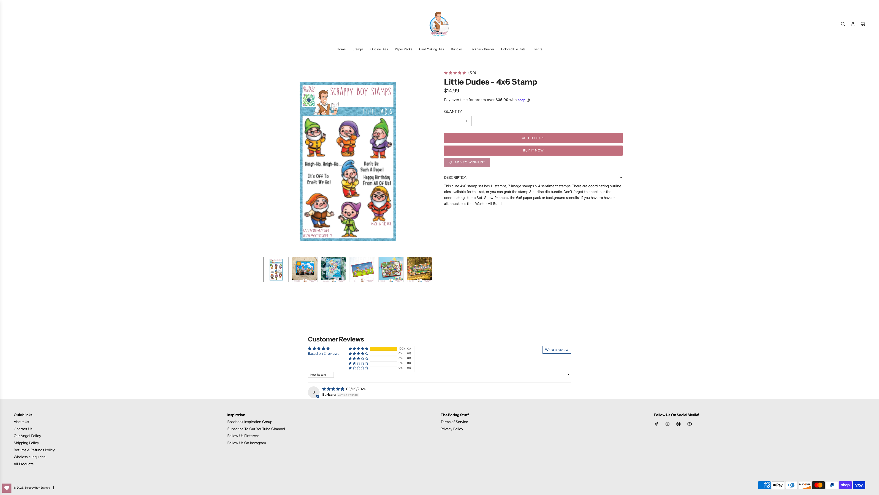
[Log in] (853, 24)
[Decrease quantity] (449, 121)
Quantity (453, 111)
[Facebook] (656, 424)
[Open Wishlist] (6, 488)
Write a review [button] (557, 349)
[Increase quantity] (466, 121)
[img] (333, 389)
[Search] (843, 24)
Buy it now (533, 150)
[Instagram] (667, 424)
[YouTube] (689, 424)
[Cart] (863, 24)
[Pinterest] (678, 424)
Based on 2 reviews (323, 353)
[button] (260, 161)
